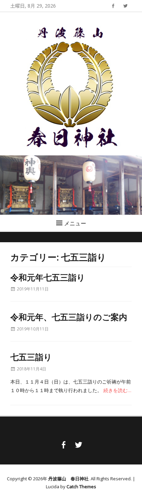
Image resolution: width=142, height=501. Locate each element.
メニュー (75, 223)
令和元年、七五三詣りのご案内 (68, 316)
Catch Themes (81, 486)
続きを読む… (117, 390)
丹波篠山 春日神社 (68, 479)
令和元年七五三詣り (47, 277)
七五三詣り (31, 356)
